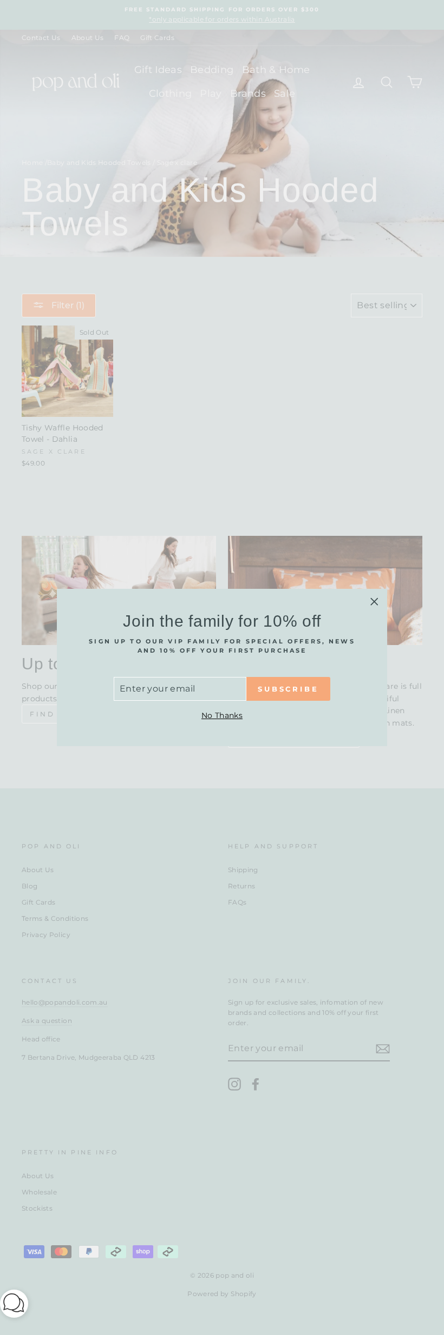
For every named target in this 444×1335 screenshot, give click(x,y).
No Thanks (222, 715)
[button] (14, 1305)
